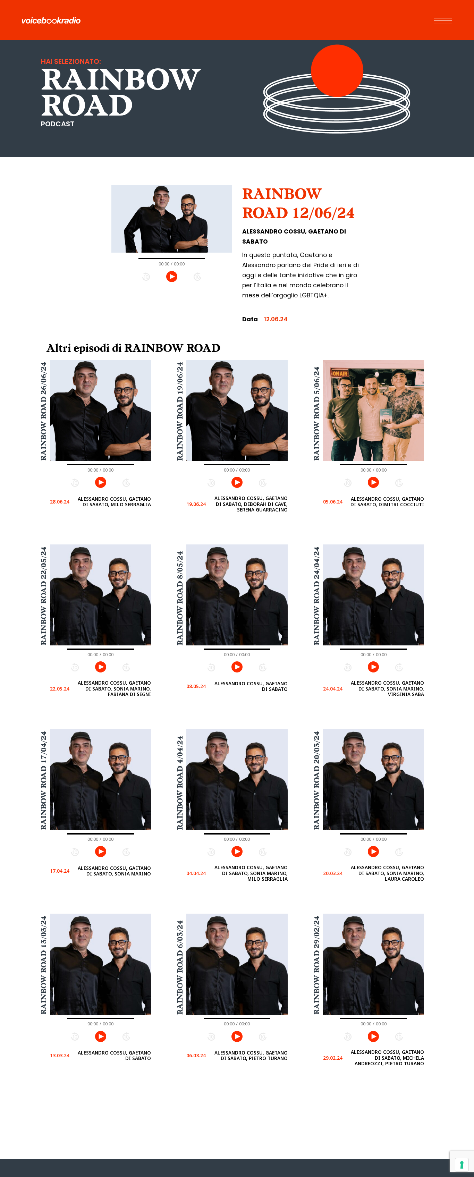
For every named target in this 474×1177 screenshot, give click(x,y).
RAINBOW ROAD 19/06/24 (180, 411)
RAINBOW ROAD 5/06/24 (316, 413)
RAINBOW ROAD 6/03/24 (180, 968)
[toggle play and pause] (172, 277)
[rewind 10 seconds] (146, 276)
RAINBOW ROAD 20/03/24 (316, 780)
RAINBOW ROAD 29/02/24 (316, 965)
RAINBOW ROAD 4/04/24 (180, 783)
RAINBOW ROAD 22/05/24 (44, 596)
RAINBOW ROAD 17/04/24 (44, 780)
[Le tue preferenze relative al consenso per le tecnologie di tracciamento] (461, 1164)
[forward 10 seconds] (197, 276)
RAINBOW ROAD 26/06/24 (44, 411)
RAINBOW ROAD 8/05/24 (180, 598)
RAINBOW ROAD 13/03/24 (44, 965)
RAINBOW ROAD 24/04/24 (316, 596)
